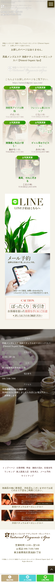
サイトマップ (27, 476)
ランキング (9, 472)
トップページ (9, 468)
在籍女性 (48, 468)
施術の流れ (37, 468)
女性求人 (34, 472)
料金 (29, 468)
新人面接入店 (22, 472)
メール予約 (45, 472)
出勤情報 (20, 468)
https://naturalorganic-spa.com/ (28, 83)
